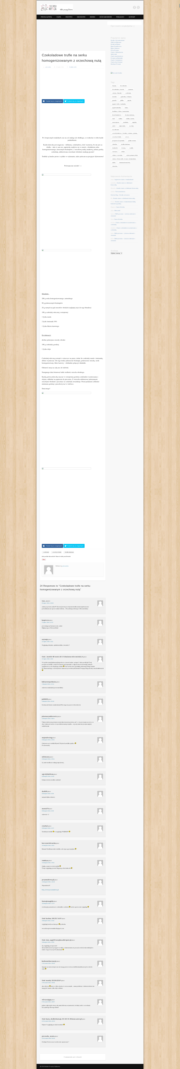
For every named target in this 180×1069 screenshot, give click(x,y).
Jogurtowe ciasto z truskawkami (124, 179)
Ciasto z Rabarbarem (117, 52)
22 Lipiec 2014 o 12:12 (47, 641)
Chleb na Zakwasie (116, 42)
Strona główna (46, 17)
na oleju (131, 126)
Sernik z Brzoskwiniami (117, 40)
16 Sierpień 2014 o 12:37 (48, 828)
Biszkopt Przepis (116, 64)
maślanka (125, 122)
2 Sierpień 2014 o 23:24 (48, 684)
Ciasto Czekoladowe (116, 60)
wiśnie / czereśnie (117, 155)
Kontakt (132, 17)
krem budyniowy (116, 115)
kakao (126, 107)
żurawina (114, 166)
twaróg (123, 148)
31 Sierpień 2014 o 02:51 (48, 920)
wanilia (131, 148)
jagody (129, 100)
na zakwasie (115, 129)
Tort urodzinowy (120, 191)
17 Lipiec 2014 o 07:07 (47, 622)
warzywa (114, 151)
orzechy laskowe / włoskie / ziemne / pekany (124, 133)
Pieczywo (69, 17)
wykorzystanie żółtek (132, 155)
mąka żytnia (122, 126)
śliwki (113, 162)
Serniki (92, 17)
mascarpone (115, 122)
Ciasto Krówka (120, 207)
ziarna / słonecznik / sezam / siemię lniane (124, 159)
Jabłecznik (114, 54)
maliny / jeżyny (130, 118)
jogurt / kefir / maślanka (119, 104)
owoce (127, 137)
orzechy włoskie (56, 552)
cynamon (130, 89)
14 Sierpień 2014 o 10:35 (48, 776)
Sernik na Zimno (115, 44)
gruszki (114, 100)
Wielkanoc (120, 17)
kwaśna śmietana (129, 115)
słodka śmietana (69, 552)
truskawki (114, 148)
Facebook (134, 7)
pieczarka (48, 67)
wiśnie (123, 151)
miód (113, 126)
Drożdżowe (81, 17)
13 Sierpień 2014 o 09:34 (48, 739)
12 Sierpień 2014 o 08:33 (48, 718)
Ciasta (58, 17)
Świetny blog (114, 195)
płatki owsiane (132, 140)
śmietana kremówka (124, 162)
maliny (120, 118)
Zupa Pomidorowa (116, 46)
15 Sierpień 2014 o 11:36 (48, 793)
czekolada (46, 552)
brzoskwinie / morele (118, 89)
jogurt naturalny (116, 107)
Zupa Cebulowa (115, 48)
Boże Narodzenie (106, 17)
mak (113, 118)
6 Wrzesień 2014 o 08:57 (48, 1002)
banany (114, 85)
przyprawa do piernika (118, 140)
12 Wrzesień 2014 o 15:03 (48, 1021)
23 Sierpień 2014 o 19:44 (48, 862)
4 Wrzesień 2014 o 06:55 (48, 963)
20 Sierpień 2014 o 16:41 (48, 845)
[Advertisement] (72, 35)
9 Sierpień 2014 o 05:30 (48, 701)
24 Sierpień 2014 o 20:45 (48, 882)
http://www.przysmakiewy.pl (50, 890)
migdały (134, 122)
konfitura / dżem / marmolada (120, 111)
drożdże (114, 96)
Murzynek (117, 210)
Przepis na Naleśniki (117, 58)
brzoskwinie (123, 85)
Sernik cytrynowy (124, 195)
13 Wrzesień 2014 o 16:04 (48, 1038)
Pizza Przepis (115, 50)
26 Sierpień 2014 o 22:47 (48, 903)
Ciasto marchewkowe (117, 56)
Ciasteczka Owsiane (116, 62)
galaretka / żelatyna (126, 96)
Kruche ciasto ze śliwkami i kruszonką (127, 188)
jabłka (122, 100)
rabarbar (114, 144)
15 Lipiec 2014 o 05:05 (48, 603)
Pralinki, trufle (73, 67)
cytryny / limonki (116, 93)
